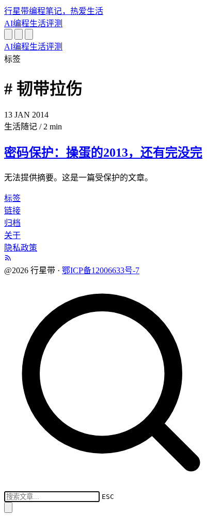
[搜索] (8, 34)
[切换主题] (18, 34)
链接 (12, 210)
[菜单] (29, 34)
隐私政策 (20, 247)
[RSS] (8, 258)
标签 (12, 198)
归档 (12, 223)
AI (8, 23)
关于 (12, 235)
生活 (37, 23)
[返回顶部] (8, 507)
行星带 (53, 11)
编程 (21, 23)
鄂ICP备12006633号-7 (100, 270)
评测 (54, 23)
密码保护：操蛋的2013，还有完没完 (103, 152)
